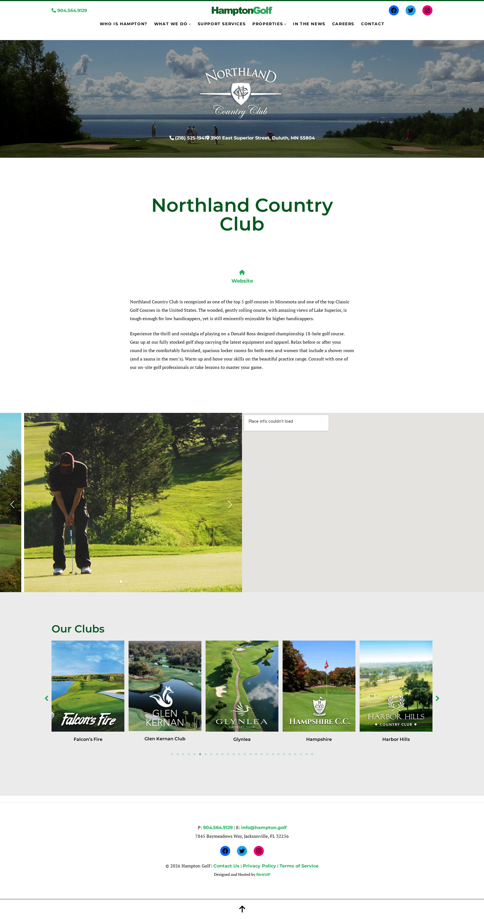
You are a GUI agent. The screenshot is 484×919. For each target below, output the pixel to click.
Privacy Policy (259, 866)
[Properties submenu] (285, 24)
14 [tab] (245, 754)
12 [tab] (233, 754)
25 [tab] (306, 754)
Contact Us (226, 866)
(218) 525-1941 (190, 138)
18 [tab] (267, 754)
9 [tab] (217, 754)
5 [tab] (194, 754)
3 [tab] (183, 754)
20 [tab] (278, 754)
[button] (116, 581)
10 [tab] (222, 754)
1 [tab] (172, 754)
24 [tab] (301, 754)
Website (242, 281)
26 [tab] (312, 754)
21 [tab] (284, 754)
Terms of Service (299, 866)
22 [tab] (289, 754)
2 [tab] (177, 754)
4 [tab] (189, 754)
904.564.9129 (71, 10)
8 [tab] (211, 754)
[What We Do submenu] (190, 24)
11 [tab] (228, 754)
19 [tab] (273, 754)
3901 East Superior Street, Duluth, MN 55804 (263, 138)
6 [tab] (200, 754)
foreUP (263, 874)
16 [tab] (256, 754)
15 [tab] (250, 754)
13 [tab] (239, 754)
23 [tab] (295, 754)
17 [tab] (261, 754)
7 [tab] (205, 754)
